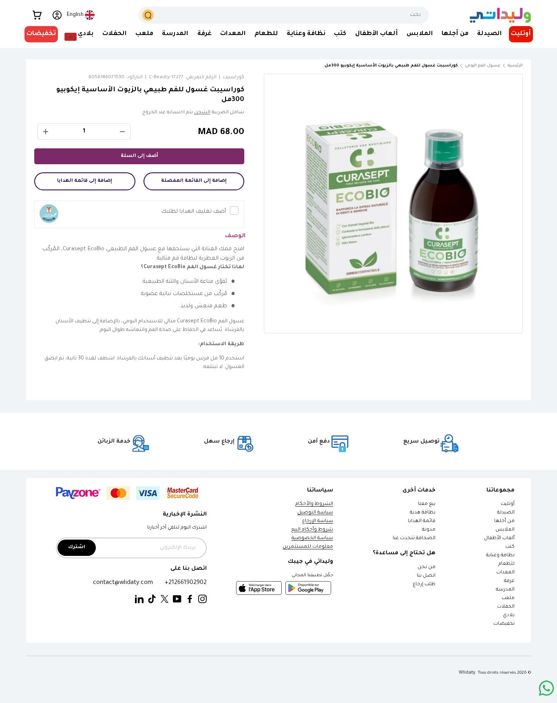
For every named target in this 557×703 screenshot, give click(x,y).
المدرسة (175, 34)
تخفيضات (41, 34)
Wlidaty (467, 672)
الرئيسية (515, 66)
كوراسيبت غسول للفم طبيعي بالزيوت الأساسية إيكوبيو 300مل (412, 66)
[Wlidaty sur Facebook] (190, 599)
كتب (340, 34)
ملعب (144, 34)
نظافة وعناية (306, 34)
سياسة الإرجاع (317, 521)
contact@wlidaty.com (123, 583)
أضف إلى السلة (139, 156)
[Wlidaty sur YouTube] (177, 599)
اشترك (76, 547)
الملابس (420, 34)
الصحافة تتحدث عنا (413, 538)
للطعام (266, 34)
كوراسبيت (233, 77)
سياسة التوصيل (315, 513)
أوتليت (521, 34)
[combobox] (283, 15)
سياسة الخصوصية (312, 538)
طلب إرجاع (424, 584)
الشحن (202, 112)
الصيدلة (489, 34)
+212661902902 (186, 583)
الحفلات (114, 34)
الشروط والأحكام (314, 504)
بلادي (86, 34)
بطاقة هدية (422, 513)
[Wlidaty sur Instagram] (202, 599)
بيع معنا (426, 504)
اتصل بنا (426, 576)
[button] (37, 15)
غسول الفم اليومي (482, 66)
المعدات (233, 34)
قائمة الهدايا (421, 521)
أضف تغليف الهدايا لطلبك (193, 212)
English (75, 15)
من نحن (426, 567)
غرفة (204, 34)
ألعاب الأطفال (376, 34)
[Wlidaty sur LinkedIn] (139, 599)
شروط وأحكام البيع (312, 530)
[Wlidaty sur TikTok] (152, 599)
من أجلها (455, 34)
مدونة (428, 530)
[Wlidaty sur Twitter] (164, 599)
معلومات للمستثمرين (308, 547)
